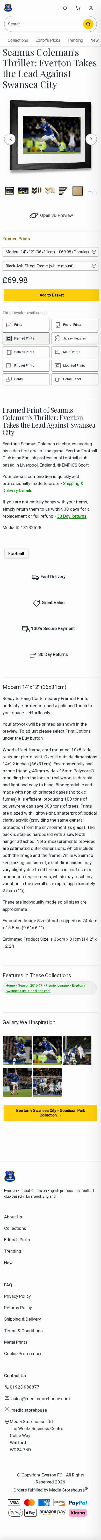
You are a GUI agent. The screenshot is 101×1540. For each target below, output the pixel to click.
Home (10, 985)
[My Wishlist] (65, 8)
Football (16, 553)
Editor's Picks (47, 40)
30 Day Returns (71, 516)
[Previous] (10, 139)
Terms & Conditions (23, 1330)
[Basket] (78, 8)
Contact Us (15, 1375)
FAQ (8, 1284)
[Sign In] (91, 8)
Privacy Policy (17, 1296)
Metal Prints (15, 1342)
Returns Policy (18, 1307)
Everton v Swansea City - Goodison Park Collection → (50, 1113)
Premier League (57, 985)
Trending (75, 40)
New (94, 40)
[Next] (91, 139)
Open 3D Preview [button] (56, 215)
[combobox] (44, 24)
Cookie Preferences (23, 1353)
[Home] (21, 8)
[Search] (88, 24)
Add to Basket (52, 295)
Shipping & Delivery (22, 1319)
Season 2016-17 (30, 985)
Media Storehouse (67, 1490)
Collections (18, 40)
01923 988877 (24, 1387)
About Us (13, 1216)
